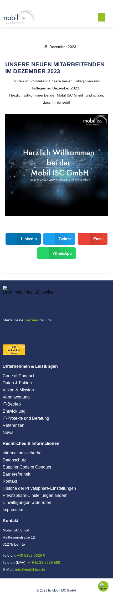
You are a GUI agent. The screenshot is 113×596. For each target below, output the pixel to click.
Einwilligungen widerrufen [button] (27, 502)
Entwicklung (14, 411)
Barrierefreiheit (16, 474)
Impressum (13, 509)
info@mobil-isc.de (30, 569)
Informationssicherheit (23, 453)
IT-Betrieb (12, 404)
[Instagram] (17, 332)
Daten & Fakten (17, 383)
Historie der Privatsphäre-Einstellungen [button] (39, 488)
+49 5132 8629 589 (44, 562)
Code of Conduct (18, 376)
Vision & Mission (18, 390)
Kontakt (10, 481)
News (8, 432)
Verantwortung (16, 397)
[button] (101, 17)
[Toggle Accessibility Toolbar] (103, 586)
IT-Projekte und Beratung (26, 418)
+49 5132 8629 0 (31, 555)
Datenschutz (14, 460)
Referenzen (13, 425)
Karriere (31, 320)
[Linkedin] (27, 332)
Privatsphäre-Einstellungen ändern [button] (35, 495)
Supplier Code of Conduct (27, 467)
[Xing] (7, 332)
